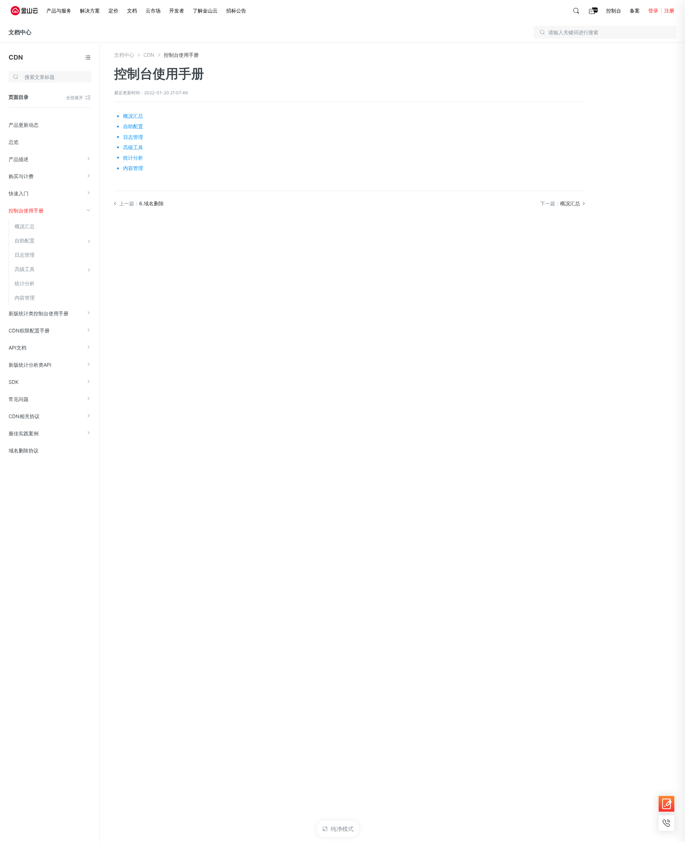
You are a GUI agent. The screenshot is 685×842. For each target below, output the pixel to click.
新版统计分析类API (30, 365)
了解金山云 (205, 10)
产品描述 (19, 159)
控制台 (613, 10)
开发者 (176, 10)
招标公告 (236, 10)
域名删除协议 (24, 450)
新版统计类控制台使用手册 (38, 313)
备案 (635, 10)
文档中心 (20, 32)
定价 (113, 10)
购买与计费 (21, 176)
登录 (653, 10)
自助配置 (25, 240)
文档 (132, 10)
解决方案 (90, 10)
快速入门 (19, 193)
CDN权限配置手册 (29, 330)
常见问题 (19, 399)
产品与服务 (58, 10)
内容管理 (25, 298)
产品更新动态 (24, 125)
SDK (14, 382)
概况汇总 (25, 226)
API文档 (17, 348)
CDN (16, 57)
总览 (14, 142)
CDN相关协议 (24, 416)
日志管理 (25, 255)
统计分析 (25, 283)
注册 (669, 10)
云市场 (153, 10)
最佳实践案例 (24, 433)
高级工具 (25, 269)
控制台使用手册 (26, 210)
